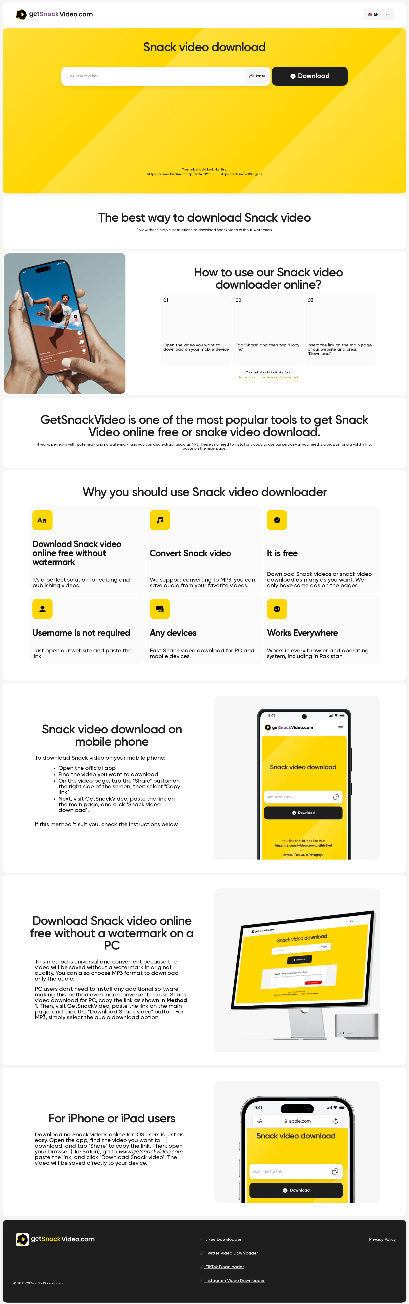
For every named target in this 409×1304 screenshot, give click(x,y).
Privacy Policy (382, 1239)
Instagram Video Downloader (234, 1281)
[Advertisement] (204, 129)
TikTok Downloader (224, 1267)
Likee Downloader (222, 1239)
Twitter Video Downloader (231, 1253)
